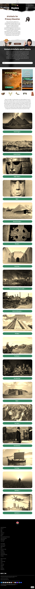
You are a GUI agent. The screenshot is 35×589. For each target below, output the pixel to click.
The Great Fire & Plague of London (17, 288)
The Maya (17, 333)
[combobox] (17, 63)
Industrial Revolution (16, 311)
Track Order (17, 2)
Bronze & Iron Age (17, 221)
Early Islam (16, 266)
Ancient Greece (17, 154)
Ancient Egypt (17, 131)
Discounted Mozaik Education (5, 536)
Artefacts (2, 534)
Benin (17, 199)
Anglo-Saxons (17, 176)
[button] (2, 5)
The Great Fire (3, 553)
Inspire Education (3, 527)
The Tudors (17, 423)
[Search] (32, 63)
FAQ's (1, 531)
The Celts (17, 243)
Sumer (17, 400)
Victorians (2, 565)
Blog (1, 530)
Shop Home (2, 532)
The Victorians (17, 445)
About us (2, 528)
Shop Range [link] (9, 87)
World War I (17, 490)
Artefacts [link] (17, 43)
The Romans (17, 356)
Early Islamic (2, 551)
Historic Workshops (4, 538)
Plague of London (3, 558)
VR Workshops (3, 539)
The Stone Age (17, 378)
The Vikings (16, 468)
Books (2, 535)
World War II (17, 513)
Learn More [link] (27, 78)
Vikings (2, 566)
